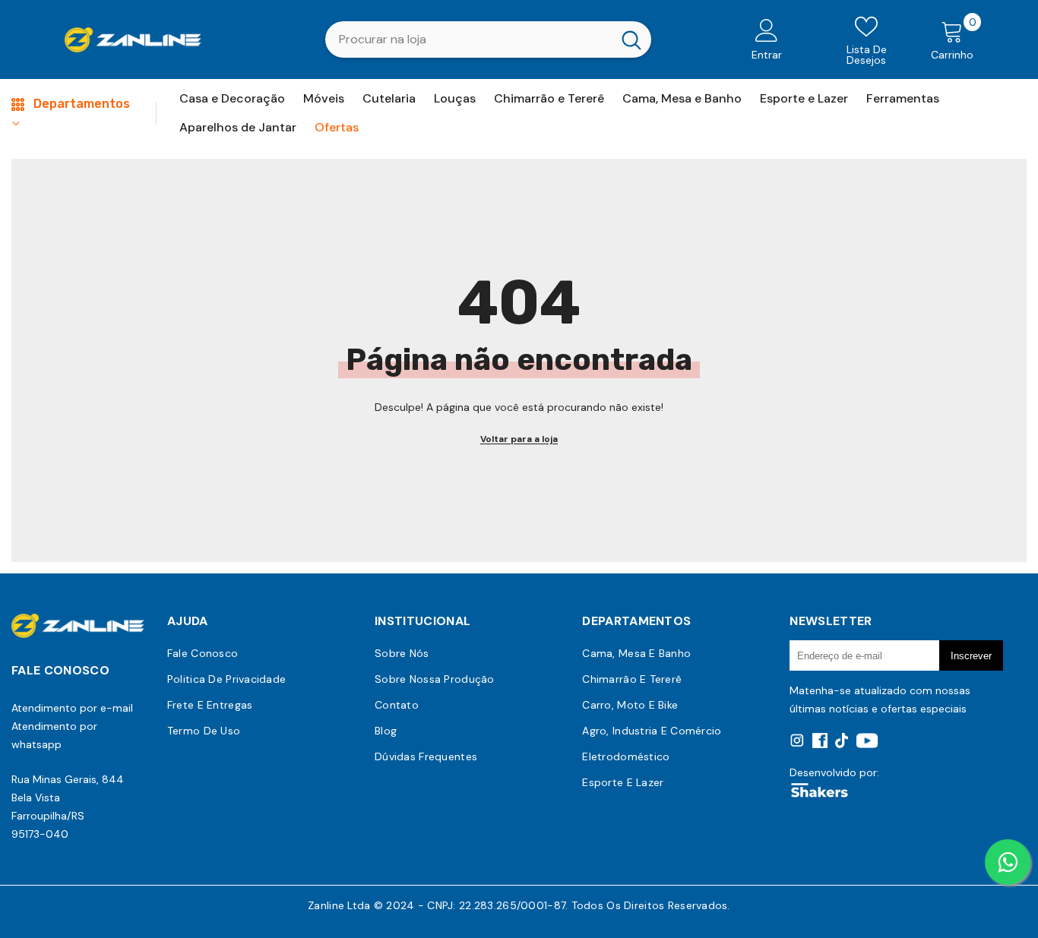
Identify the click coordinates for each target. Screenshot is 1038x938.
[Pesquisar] (488, 39)
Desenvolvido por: (834, 772)
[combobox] (468, 39)
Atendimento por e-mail (72, 708)
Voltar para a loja (519, 439)
